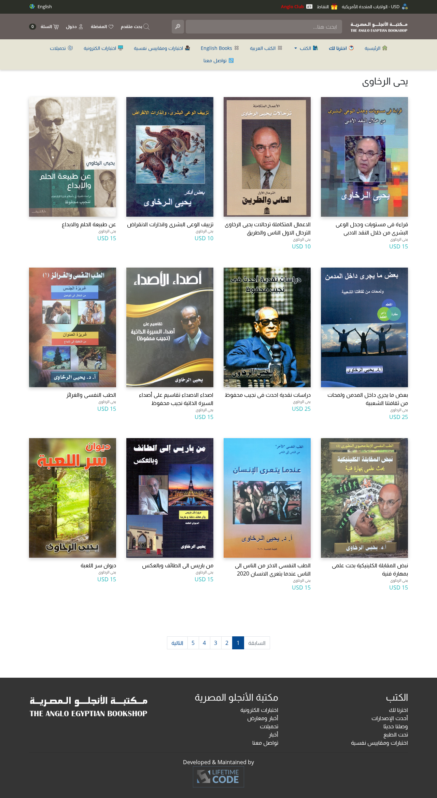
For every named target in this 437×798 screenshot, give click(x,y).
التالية (177, 643)
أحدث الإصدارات (389, 718)
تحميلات (58, 48)
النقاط (323, 6)
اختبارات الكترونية (100, 48)
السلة (42, 26)
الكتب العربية (263, 48)
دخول (72, 26)
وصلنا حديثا (395, 726)
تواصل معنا (215, 60)
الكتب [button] (305, 48)
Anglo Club (293, 6)
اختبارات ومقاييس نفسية (159, 48)
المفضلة (99, 26)
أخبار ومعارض (262, 718)
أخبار (273, 734)
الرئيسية (373, 48)
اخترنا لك (398, 710)
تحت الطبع (395, 734)
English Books (217, 48)
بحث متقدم (132, 26)
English (44, 6)
